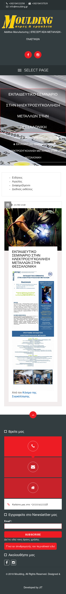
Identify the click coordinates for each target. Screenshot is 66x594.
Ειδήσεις (17, 177)
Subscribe (33, 534)
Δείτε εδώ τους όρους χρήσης (21, 539)
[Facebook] (28, 54)
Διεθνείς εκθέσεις (22, 189)
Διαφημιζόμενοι (21, 185)
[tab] (33, 446)
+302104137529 (40, 3)
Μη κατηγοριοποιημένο (38, 137)
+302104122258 (17, 3)
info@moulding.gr (18, 6)
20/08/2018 (20, 205)
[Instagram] (37, 54)
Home (17, 137)
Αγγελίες (17, 181)
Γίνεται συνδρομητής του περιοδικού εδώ (30, 546)
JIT (40, 587)
